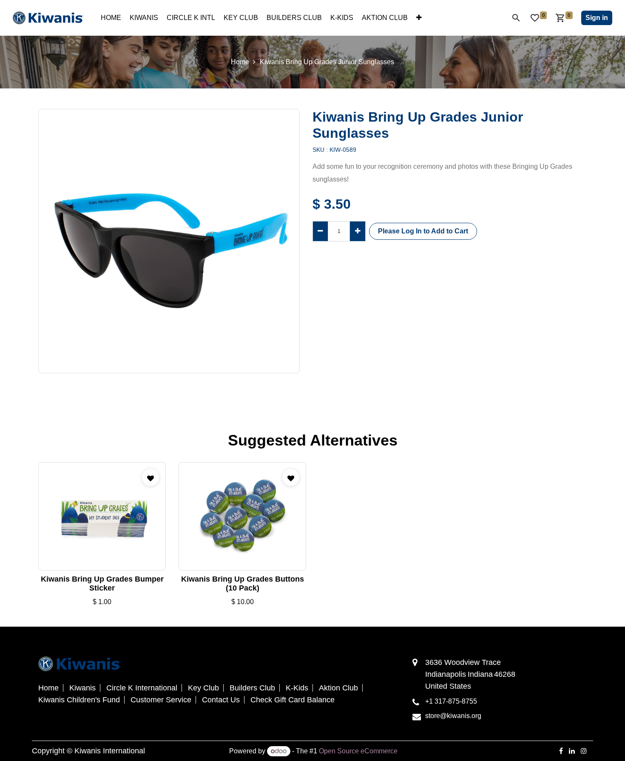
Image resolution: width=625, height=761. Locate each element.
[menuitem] (111, 18)
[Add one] (357, 231)
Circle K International (141, 688)
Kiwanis (82, 688)
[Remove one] (320, 231)
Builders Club (252, 688)
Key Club (203, 688)
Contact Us (221, 700)
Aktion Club (338, 688)
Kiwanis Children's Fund (79, 700)
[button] (423, 231)
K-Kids (297, 688)
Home (240, 61)
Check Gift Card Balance (292, 700)
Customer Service (161, 700)
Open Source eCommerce (358, 751)
